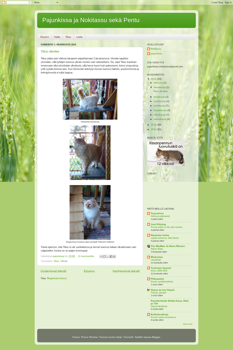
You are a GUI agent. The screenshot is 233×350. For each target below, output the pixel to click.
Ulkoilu (64, 261)
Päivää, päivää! (158, 292)
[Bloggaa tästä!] (104, 256)
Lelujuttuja (156, 259)
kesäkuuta (159, 97)
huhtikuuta (160, 105)
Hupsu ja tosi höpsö (162, 290)
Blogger (156, 337)
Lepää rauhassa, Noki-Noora (165, 238)
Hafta (57, 36)
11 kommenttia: (86, 256)
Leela (79, 36)
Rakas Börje (157, 249)
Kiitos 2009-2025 (159, 270)
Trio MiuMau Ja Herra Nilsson (168, 246)
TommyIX (128, 337)
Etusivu (44, 36)
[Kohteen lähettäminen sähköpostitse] (101, 256)
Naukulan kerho (160, 235)
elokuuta (159, 82)
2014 (154, 129)
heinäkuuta (160, 87)
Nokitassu (156, 49)
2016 (154, 79)
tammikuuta (160, 119)
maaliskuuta (160, 110)
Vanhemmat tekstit (126, 271)
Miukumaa (157, 257)
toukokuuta (160, 101)
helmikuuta (160, 114)
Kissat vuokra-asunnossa (163, 317)
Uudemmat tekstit (53, 271)
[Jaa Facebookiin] (111, 256)
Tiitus (68, 36)
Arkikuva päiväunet (160, 216)
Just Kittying (158, 224)
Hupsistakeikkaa (159, 306)
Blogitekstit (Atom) (57, 278)
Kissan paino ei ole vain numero (166, 227)
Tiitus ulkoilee (50, 51)
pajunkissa (156, 53)
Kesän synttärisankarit (162, 281)
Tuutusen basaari (161, 268)
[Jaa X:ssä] (108, 256)
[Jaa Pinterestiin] (114, 256)
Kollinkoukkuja (159, 314)
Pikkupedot (157, 279)
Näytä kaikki (187, 324)
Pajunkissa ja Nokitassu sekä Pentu (91, 20)
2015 (154, 125)
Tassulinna (157, 213)
